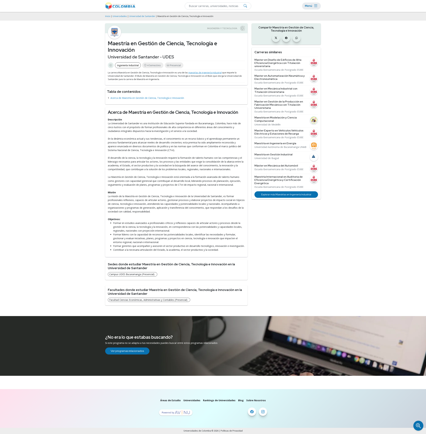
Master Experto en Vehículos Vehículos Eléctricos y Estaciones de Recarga (278, 132)
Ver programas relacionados (127, 351)
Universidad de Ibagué (266, 158)
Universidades (119, 16)
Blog (241, 400)
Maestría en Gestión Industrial (273, 154)
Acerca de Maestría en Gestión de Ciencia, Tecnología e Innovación (147, 97)
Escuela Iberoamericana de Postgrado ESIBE (278, 69)
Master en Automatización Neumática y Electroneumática (279, 77)
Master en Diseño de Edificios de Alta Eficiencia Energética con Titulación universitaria (277, 63)
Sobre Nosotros (256, 400)
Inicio (107, 16)
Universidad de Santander (142, 16)
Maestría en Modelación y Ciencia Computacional (275, 119)
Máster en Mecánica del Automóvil (276, 165)
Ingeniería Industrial (128, 65)
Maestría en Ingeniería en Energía (275, 143)
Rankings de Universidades (219, 400)
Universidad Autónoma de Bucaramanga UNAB (280, 147)
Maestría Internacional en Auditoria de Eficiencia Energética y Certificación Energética (278, 180)
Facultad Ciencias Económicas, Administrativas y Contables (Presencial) (148, 299)
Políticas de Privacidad (232, 430)
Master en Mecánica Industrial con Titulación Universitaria (275, 90)
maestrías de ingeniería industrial (205, 72)
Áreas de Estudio (170, 400)
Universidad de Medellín (267, 124)
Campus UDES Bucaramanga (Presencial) (131, 274)
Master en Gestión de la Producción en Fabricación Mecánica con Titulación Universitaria (278, 105)
